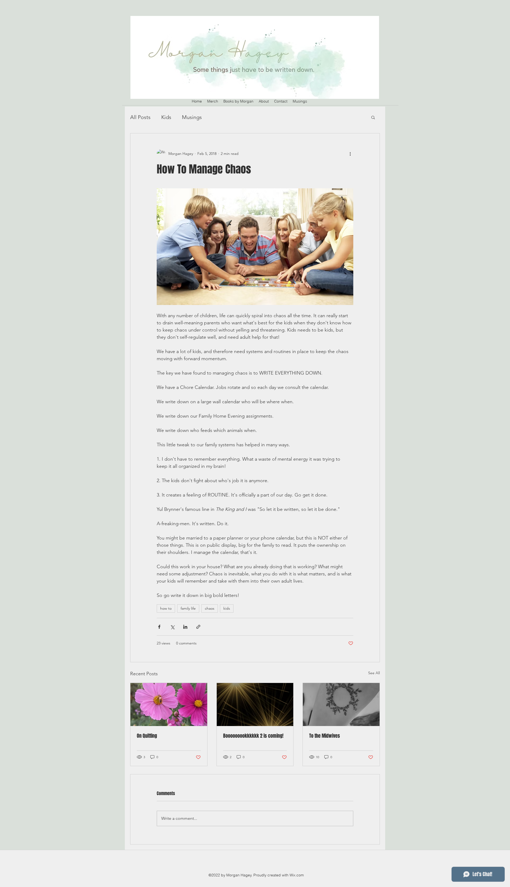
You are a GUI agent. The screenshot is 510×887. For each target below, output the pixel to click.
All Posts (140, 117)
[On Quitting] (168, 704)
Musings (192, 117)
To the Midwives (324, 735)
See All (374, 672)
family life (188, 608)
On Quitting (147, 735)
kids (226, 608)
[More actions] (350, 153)
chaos (209, 608)
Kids (166, 117)
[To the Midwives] (341, 704)
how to (166, 608)
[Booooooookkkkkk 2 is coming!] (255, 704)
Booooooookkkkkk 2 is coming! (253, 735)
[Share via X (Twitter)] (172, 626)
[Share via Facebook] (159, 626)
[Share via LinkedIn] (185, 626)
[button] (373, 117)
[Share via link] (198, 626)
